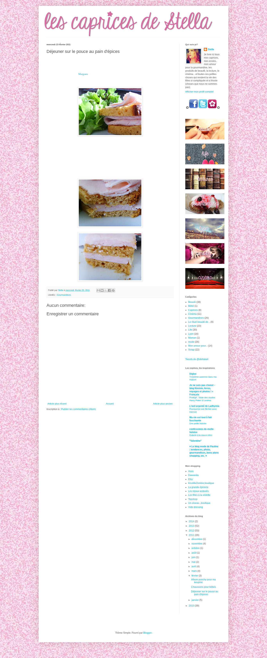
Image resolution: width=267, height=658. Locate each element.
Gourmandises (64, 295)
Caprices (193, 310)
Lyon (191, 334)
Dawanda (193, 475)
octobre (196, 548)
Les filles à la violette (199, 495)
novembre (197, 543)
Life (190, 329)
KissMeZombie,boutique (201, 483)
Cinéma (192, 314)
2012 (192, 530)
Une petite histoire (197, 423)
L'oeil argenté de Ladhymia (204, 406)
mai (194, 562)
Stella (211, 49)
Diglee (192, 374)
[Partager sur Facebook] (109, 290)
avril (194, 566)
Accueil (110, 403)
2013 (192, 526)
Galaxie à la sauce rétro (200, 435)
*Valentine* (195, 440)
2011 (192, 535)
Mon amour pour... (197, 345)
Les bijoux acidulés (198, 491)
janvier (195, 600)
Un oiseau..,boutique (199, 503)
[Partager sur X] (106, 290)
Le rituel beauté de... (199, 322)
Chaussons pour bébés (203, 587)
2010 (192, 605)
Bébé (191, 306)
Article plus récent (56, 403)
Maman (192, 337)
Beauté (192, 302)
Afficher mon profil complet (199, 91)
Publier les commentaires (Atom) (78, 409)
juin (194, 557)
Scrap (191, 349)
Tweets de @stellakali (196, 359)
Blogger (147, 632)
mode (191, 342)
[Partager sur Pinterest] (113, 290)
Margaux (83, 74)
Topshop (192, 499)
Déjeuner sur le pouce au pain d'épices (204, 593)
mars (194, 571)
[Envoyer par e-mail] (98, 290)
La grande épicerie (198, 487)
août (194, 552)
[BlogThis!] (102, 290)
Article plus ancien (163, 403)
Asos (191, 471)
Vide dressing (195, 507)
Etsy (190, 479)
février (195, 575)
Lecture (192, 326)
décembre (197, 539)
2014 (192, 521)
